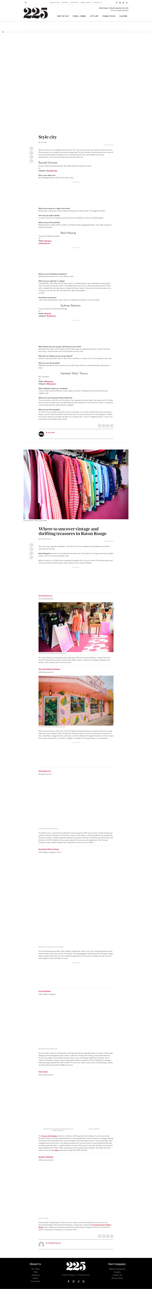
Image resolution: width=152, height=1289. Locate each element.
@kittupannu (48, 381)
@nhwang (47, 241)
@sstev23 (47, 313)
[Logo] (37, 13)
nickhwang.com (44, 243)
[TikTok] (78, 1281)
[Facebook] (116, 2)
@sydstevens (51, 316)
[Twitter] (123, 2)
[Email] (31, 161)
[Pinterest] (31, 157)
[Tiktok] (126, 2)
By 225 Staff (50, 432)
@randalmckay (52, 171)
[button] (34, 3)
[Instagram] (120, 2)
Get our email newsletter (120, 10)
